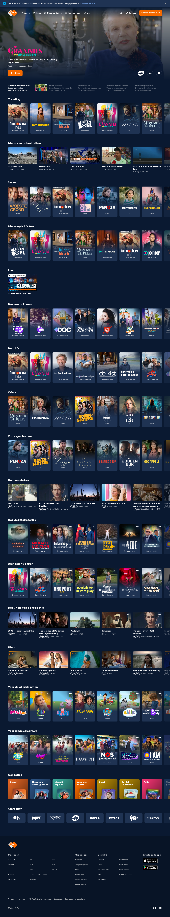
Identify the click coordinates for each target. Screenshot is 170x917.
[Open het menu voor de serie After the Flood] (137, 398)
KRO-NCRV (12, 879)
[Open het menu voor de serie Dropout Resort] (70, 570)
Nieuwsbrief (79, 874)
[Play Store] (150, 867)
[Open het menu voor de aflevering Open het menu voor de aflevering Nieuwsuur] (65, 149)
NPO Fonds (123, 865)
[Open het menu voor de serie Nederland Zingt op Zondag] (26, 310)
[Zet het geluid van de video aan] (150, 73)
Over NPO (79, 860)
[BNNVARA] (153, 818)
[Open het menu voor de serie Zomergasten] (48, 105)
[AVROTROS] (134, 818)
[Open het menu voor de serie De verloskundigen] (92, 354)
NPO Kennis (123, 860)
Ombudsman (124, 870)
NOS (31, 865)
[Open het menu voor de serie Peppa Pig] (70, 693)
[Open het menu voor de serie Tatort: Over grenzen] (115, 398)
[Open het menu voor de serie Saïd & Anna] (92, 693)
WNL (54, 865)
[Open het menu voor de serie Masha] (26, 693)
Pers (77, 870)
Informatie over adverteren (75, 899)
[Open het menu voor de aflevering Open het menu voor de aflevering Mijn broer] (34, 486)
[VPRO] (56, 818)
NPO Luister (102, 879)
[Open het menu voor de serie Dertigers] (137, 189)
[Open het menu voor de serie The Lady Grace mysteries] (70, 737)
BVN (99, 874)
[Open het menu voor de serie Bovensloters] (92, 398)
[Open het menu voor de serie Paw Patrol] (115, 693)
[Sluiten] (165, 3)
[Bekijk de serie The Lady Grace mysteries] (63, 750)
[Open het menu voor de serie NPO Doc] (70, 310)
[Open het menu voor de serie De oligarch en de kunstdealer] (159, 526)
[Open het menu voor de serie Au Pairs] (159, 354)
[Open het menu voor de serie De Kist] (115, 354)
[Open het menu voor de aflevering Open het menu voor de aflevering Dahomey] (128, 614)
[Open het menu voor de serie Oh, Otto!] (92, 189)
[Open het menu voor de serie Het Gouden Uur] (137, 442)
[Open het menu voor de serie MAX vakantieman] (137, 310)
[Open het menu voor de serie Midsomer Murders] (159, 105)
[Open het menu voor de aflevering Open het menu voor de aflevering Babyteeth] (97, 653)
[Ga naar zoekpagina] (120, 13)
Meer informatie (88, 3)
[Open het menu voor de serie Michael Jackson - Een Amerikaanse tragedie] (48, 526)
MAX (31, 860)
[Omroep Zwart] (114, 818)
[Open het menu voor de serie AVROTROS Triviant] (115, 232)
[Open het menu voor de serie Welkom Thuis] (48, 737)
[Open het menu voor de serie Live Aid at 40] (115, 526)
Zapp (100, 865)
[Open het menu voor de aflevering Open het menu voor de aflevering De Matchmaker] (128, 653)
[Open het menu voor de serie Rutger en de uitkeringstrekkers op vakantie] (115, 570)
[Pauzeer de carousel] (159, 73)
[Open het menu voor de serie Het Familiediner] (70, 354)
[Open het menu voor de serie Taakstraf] (92, 737)
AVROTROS (12, 860)
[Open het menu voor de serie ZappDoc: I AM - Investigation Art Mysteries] (159, 737)
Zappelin (101, 860)
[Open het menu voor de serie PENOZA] (115, 189)
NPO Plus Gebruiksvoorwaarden (40, 899)
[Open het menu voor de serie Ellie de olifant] (137, 693)
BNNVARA (12, 865)
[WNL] (95, 818)
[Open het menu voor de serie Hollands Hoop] (115, 442)
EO (9, 870)
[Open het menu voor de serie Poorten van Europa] (26, 526)
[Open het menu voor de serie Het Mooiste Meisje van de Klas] (115, 310)
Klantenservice (80, 884)
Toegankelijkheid (81, 865)
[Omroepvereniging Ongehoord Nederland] (17, 818)
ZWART (55, 870)
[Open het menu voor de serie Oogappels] (159, 442)
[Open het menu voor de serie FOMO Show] (26, 105)
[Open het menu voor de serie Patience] (48, 398)
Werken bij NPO (81, 879)
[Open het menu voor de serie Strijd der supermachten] (92, 526)
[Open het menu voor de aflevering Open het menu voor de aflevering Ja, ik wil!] (97, 614)
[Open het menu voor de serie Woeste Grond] (26, 189)
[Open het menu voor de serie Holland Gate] (70, 526)
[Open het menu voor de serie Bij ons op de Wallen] (137, 570)
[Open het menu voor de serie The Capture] (159, 398)
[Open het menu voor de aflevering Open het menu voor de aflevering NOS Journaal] (34, 149)
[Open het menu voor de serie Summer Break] (26, 737)
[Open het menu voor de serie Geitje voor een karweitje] (159, 693)
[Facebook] (154, 908)
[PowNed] (36, 818)
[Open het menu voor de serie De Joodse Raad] (92, 442)
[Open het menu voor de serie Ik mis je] (48, 310)
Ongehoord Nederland (38, 874)
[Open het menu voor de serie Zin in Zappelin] (48, 693)
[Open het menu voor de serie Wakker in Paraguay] (92, 570)
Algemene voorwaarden (17, 899)
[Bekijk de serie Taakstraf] (85, 750)
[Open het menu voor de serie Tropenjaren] (159, 189)
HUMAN (11, 874)
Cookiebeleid (58, 899)
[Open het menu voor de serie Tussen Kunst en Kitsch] (70, 105)
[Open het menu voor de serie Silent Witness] (137, 105)
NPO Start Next (103, 870)
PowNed (33, 879)
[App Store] (150, 860)
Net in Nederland (125, 874)
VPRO (54, 860)
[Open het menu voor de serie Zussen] (48, 189)
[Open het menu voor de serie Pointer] (159, 232)
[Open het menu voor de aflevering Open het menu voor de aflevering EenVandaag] (97, 149)
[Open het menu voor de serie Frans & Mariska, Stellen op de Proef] (159, 570)
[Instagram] (160, 908)
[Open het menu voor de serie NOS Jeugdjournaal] (115, 737)
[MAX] (75, 818)
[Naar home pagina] (13, 13)
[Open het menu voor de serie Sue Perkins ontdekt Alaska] (137, 354)
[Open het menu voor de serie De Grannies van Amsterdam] (115, 105)
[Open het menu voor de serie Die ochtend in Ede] (137, 526)
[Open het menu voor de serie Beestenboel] (92, 105)
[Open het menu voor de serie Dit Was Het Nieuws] (92, 310)
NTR (31, 870)
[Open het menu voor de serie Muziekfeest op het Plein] (159, 310)
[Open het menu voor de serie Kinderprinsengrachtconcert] (137, 737)
